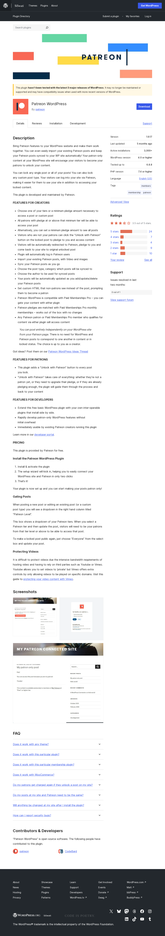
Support (147, 123)
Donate (103, 892)
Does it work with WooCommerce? (33, 774)
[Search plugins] (47, 27)
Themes (45, 887)
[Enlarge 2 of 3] (99, 601)
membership (134, 192)
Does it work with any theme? (31, 744)
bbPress (132, 892)
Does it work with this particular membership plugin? (43, 764)
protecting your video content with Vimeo (48, 579)
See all (148, 259)
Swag (102, 897)
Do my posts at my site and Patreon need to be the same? (48, 795)
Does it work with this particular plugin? (36, 754)
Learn (73, 882)
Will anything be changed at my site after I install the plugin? (48, 805)
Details (20, 123)
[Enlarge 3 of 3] (99, 647)
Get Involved (105, 882)
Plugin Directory (21, 16)
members (146, 186)
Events (102, 887)
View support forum (122, 299)
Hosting (17, 892)
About (16, 882)
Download (144, 106)
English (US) (145, 178)
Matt (130, 887)
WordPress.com (136, 882)
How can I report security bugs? (32, 815)
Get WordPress (150, 5)
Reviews (37, 123)
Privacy (17, 897)
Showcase (47, 882)
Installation (55, 123)
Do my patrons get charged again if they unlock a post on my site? (53, 784)
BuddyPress (134, 897)
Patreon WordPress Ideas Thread (68, 351)
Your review (117, 259)
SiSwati (47, 915)
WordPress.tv (78, 897)
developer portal (44, 434)
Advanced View (119, 201)
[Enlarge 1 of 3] (52, 601)
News (16, 887)
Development (78, 123)
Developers (76, 892)
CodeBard (71, 851)
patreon (40, 109)
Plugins (45, 892)
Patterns (45, 897)
